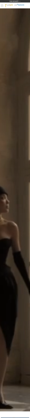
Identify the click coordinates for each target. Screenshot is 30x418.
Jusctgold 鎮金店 (15, 6)
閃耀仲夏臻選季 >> (15, 1)
